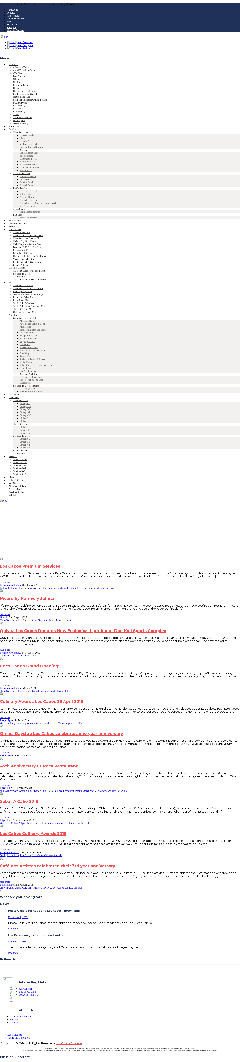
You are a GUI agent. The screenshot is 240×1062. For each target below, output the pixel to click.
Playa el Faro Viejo (28, 200)
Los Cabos (48, 588)
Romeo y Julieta (63, 620)
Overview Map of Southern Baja (28, 294)
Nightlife (13, 315)
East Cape (17, 215)
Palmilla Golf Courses (23, 253)
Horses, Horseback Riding (25, 91)
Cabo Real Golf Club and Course (28, 235)
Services (13, 456)
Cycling (16, 82)
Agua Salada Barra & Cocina (33, 324)
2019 (2, 723)
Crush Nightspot (27, 333)
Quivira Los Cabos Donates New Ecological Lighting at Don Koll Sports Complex (83, 630)
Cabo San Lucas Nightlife (25, 318)
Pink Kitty (24, 353)
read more (5, 582)
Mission (14, 1019)
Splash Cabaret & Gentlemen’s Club (36, 365)
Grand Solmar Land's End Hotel (35, 790)
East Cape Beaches (28, 218)
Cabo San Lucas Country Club (27, 238)
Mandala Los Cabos (29, 347)
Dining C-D (25, 406)
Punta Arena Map (21, 300)
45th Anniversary (9, 790)
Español (12, 495)
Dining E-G (25, 409)
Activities (13, 64)
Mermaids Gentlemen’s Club (33, 350)
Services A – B (20, 459)
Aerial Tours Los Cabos (24, 70)
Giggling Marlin (27, 341)
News (10, 21)
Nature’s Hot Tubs (21, 97)
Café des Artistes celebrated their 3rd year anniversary (57, 865)
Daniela (4, 617)
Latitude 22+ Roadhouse (31, 377)
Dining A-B (25, 403)
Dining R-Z (25, 447)
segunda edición (74, 723)
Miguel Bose (25, 823)
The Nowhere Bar (28, 371)
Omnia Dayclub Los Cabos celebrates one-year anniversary (61, 733)
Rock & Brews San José (31, 391)
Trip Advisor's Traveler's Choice (113, 790)
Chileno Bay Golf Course (24, 241)
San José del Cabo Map (23, 303)
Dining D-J (25, 442)
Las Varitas (25, 344)
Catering (30, 588)
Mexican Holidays (28, 994)
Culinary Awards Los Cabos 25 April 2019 (41, 701)
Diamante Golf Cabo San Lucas (27, 247)
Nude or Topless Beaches (31, 147)
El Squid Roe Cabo (28, 335)
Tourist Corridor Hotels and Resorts (29, 279)
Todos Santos (19, 209)
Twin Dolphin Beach (29, 167)
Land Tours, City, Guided (25, 94)
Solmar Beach (26, 194)
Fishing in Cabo (20, 85)
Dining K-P (25, 445)
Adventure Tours (21, 67)
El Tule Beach (26, 156)
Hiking (16, 88)
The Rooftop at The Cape (31, 380)
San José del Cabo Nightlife (26, 386)
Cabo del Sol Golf (21, 232)
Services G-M (19, 468)
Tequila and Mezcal (79, 823)
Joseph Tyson (7, 720)
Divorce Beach (26, 138)
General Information (20, 1016)
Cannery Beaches (27, 135)
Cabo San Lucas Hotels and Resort (29, 271)
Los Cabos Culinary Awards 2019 (33, 833)
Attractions (12, 9)
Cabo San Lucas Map (23, 285)
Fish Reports (13, 15)
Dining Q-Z (25, 433)
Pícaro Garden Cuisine (42, 620)
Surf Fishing (19, 111)
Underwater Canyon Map (24, 312)
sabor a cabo (60, 823)
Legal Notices (14, 1034)
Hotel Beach (25, 179)
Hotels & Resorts (15, 18)
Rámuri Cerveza (27, 356)
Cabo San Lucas (20, 132)
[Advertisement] (120, 533)
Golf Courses (15, 229)
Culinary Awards (15, 723)
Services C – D (20, 462)
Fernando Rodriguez (10, 585)
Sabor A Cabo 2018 (19, 801)
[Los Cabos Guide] (4, 36)
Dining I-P (25, 430)
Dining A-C (25, 439)
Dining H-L (25, 412)
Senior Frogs (26, 362)
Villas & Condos (15, 30)
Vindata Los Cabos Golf (24, 259)
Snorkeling (18, 108)
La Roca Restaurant (64, 790)
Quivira (35, 655)
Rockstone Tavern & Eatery (32, 359)
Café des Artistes (31, 887)
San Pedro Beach (27, 206)
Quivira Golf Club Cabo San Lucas (29, 256)
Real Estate (12, 24)
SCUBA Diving (20, 103)
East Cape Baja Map (22, 291)
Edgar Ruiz (6, 788)
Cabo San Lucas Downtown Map (28, 288)
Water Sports (19, 120)
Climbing (17, 79)
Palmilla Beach (26, 182)
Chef (39, 588)
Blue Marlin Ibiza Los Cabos (33, 330)
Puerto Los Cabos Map (23, 297)
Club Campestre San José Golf (27, 244)
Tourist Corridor (20, 150)
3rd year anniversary (10, 887)
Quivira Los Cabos (43, 823)
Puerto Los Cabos (21, 450)
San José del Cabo (21, 173)
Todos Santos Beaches (30, 212)
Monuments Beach (28, 159)
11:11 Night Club (27, 389)
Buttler (3, 588)
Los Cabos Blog (27, 991)
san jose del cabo (95, 588)
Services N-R (19, 471)
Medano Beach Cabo (29, 144)
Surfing (16, 114)
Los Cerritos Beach (28, 191)
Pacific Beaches (20, 188)
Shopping (11, 27)
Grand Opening (40, 691)
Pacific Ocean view (85, 790)
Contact (11, 12)
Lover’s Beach (26, 141)
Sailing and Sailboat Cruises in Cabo (30, 100)
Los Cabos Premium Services (30, 566)
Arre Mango (25, 327)
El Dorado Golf (20, 250)
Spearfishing (19, 105)
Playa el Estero (26, 185)
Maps (11, 282)
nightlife (66, 691)
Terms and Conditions (18, 1037)
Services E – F (20, 465)
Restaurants (14, 397)
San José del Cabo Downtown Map (29, 306)
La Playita (46, 887)
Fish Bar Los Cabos (29, 338)
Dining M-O (25, 415)
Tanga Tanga (25, 368)
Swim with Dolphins (22, 117)
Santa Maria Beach (28, 164)
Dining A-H (25, 427)
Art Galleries (25, 988)
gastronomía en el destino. (38, 723)
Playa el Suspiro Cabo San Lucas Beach (38, 203)
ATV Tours (18, 73)
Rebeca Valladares (9, 852)
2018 (2, 823)
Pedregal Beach (27, 197)
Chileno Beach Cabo (29, 153)
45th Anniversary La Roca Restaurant (39, 766)
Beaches (12, 129)
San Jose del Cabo (21, 274)
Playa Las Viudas (27, 162)
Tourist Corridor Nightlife (25, 374)
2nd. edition (13, 855)
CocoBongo (24, 691)
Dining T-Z (25, 421)
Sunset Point (25, 383)
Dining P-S (25, 418)
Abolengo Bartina (28, 321)
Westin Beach (26, 170)
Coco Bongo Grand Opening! (29, 666)
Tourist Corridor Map (23, 309)
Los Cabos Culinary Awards (47, 855)
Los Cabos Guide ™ (69, 1043)
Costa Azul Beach (28, 176)
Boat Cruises (19, 76)
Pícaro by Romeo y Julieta (27, 598)
